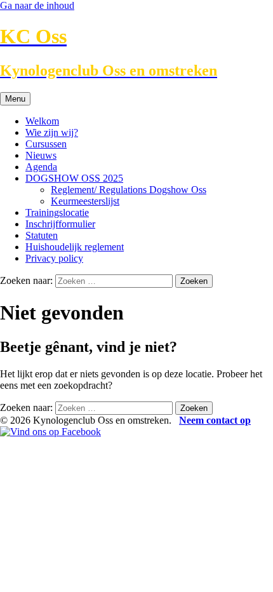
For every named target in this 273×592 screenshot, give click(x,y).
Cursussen (46, 143)
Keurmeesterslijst (85, 201)
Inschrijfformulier (60, 224)
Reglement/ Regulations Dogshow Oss (128, 189)
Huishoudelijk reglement (74, 246)
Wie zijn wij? (51, 132)
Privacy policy (54, 258)
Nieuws (41, 155)
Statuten (41, 235)
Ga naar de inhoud (37, 5)
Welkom (42, 121)
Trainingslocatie (57, 212)
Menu (15, 99)
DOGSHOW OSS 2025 (74, 178)
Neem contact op (215, 420)
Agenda (41, 166)
